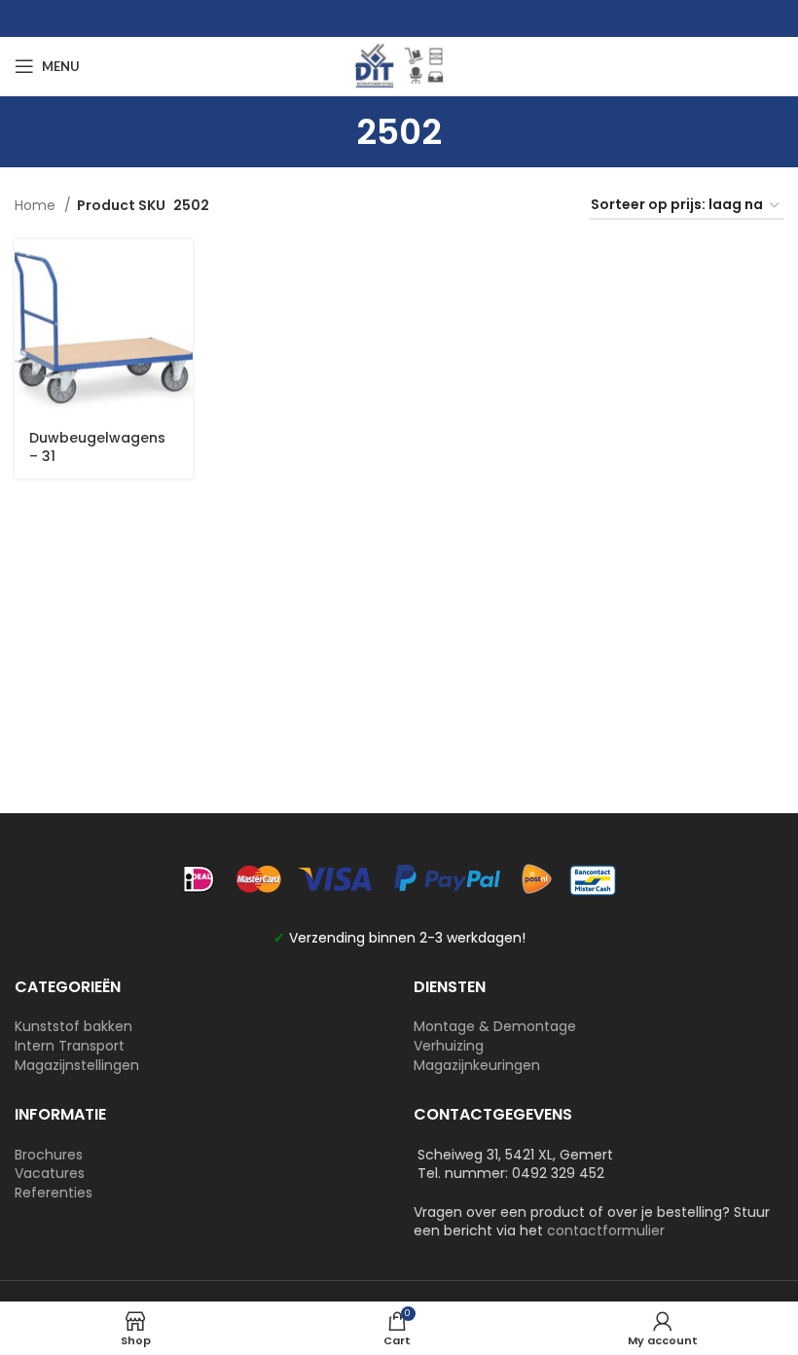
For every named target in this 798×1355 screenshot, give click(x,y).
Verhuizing (449, 1045)
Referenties (53, 1192)
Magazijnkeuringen (477, 1065)
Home (37, 205)
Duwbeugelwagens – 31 (97, 447)
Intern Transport (70, 1045)
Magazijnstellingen (77, 1065)
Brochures (49, 1154)
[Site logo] (399, 65)
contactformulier (606, 1230)
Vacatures (50, 1173)
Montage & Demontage (495, 1026)
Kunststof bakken (73, 1026)
